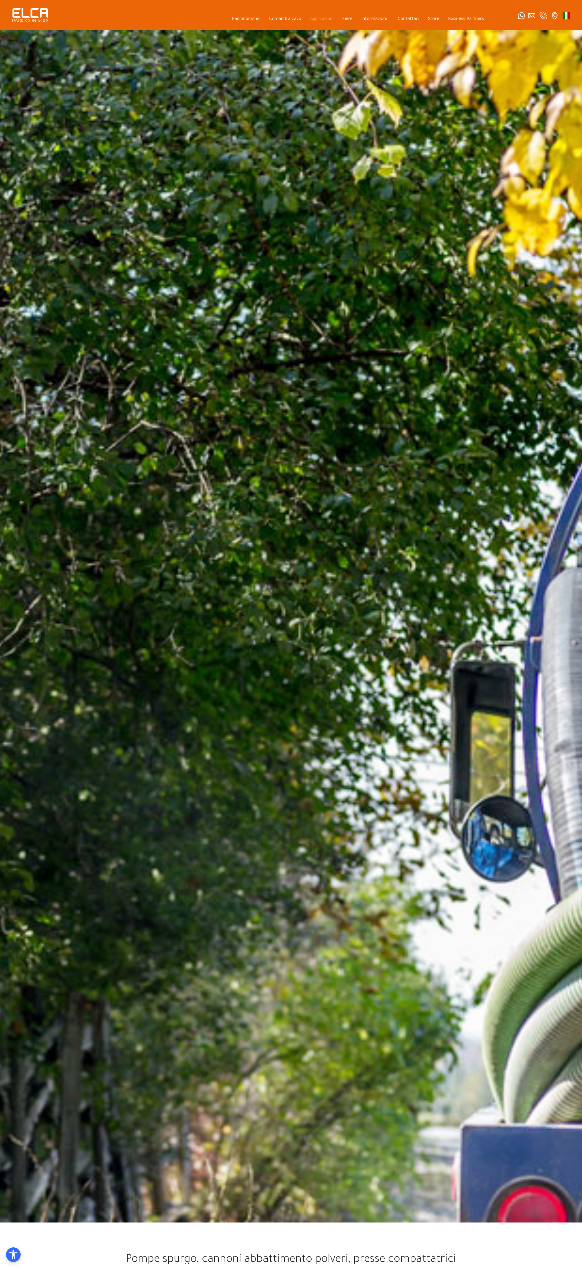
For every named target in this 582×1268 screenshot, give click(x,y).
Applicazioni (321, 19)
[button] (13, 1254)
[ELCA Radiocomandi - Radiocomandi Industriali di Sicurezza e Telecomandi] (30, 15)
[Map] (554, 15)
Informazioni (374, 19)
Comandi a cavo (285, 19)
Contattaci (408, 19)
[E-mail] (531, 15)
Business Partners (466, 19)
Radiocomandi (246, 19)
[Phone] (543, 15)
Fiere (347, 19)
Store (433, 19)
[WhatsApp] (521, 15)
